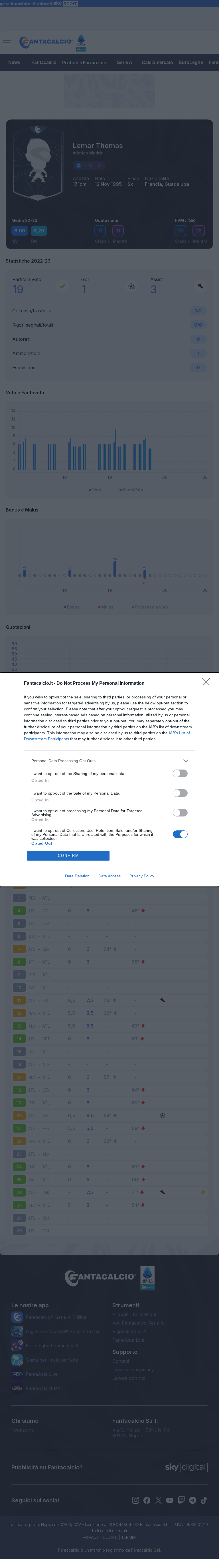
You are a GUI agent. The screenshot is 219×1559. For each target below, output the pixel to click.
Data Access (109, 876)
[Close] (207, 683)
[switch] (180, 773)
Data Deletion (77, 876)
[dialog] (109, 780)
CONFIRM (68, 855)
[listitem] (109, 761)
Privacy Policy (141, 876)
